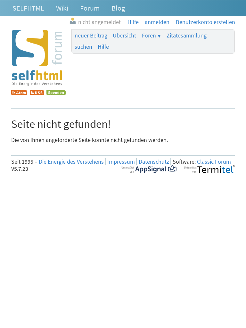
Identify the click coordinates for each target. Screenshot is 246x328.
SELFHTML (28, 8)
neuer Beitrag (91, 35)
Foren (149, 35)
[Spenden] (56, 93)
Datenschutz (154, 161)
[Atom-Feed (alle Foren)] (19, 93)
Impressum (121, 161)
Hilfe (103, 46)
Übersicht (124, 35)
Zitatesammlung (187, 35)
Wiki (62, 8)
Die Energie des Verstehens (71, 161)
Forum (90, 8)
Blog (118, 8)
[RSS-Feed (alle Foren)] (37, 93)
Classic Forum (214, 161)
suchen (83, 46)
